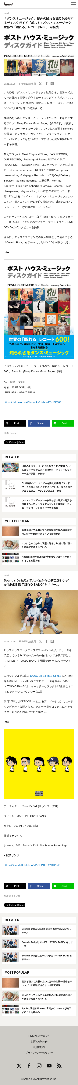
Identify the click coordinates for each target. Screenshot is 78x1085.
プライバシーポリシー (39, 1052)
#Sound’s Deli (12, 895)
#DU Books (10, 432)
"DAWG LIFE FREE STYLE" (45, 675)
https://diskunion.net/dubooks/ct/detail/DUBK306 (32, 402)
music (7, 13)
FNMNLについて (39, 1035)
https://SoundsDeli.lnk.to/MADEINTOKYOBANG (32, 865)
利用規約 (39, 1047)
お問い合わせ (39, 1041)
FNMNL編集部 (27, 83)
